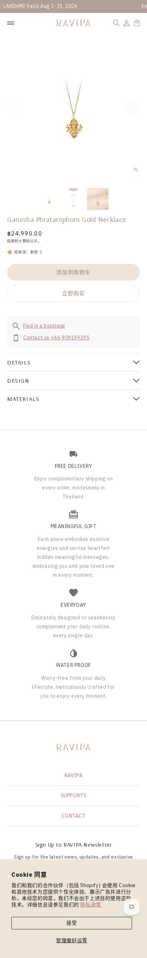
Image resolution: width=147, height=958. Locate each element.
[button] (116, 23)
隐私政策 (90, 904)
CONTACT (73, 816)
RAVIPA (74, 775)
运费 (33, 241)
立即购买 (73, 293)
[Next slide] (133, 107)
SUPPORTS (74, 795)
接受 (71, 923)
